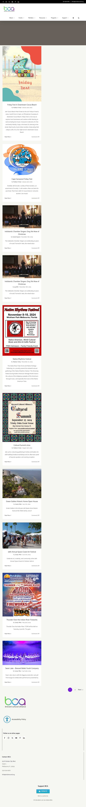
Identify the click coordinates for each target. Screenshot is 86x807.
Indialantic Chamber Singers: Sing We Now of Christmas (22, 214)
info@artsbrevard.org (77, 2)
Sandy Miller (18, 504)
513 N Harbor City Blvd (8, 761)
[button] (78, 17)
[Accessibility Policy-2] (14, 712)
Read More (7, 137)
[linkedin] (23, 737)
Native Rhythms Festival (22, 328)
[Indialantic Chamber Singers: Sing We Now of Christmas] (22, 216)
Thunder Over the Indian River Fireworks (22, 593)
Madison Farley (17, 108)
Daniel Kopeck (16, 237)
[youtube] (16, 737)
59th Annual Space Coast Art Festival (22, 533)
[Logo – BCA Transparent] (14, 694)
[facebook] (4, 737)
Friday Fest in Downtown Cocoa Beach (22, 72)
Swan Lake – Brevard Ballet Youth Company (22, 651)
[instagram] (8, 737)
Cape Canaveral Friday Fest (22, 158)
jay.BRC (16, 287)
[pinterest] (20, 737)
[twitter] (12, 737)
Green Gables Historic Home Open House (22, 482)
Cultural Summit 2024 (22, 415)
